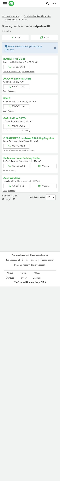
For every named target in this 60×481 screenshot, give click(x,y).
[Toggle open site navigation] (5, 3)
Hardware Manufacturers (12, 71)
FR (54, 3)
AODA (37, 273)
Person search (47, 260)
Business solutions (39, 255)
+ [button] (6, 213)
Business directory (30, 260)
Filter (17, 37)
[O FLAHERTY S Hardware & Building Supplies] (40, 421)
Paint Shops (26, 131)
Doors (5, 91)
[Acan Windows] (15, 461)
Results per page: (37, 197)
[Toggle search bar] (47, 3)
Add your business (20, 255)
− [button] (6, 218)
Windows (11, 91)
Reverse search (38, 265)
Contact (10, 278)
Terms (23, 273)
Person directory (22, 265)
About (10, 273)
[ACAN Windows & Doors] (39, 407)
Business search (12, 260)
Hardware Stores (28, 71)
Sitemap (37, 278)
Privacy (23, 278)
